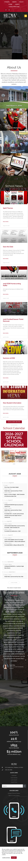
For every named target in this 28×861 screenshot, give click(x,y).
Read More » (6, 221)
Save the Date (8, 247)
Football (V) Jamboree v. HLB (12, 531)
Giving (14, 150)
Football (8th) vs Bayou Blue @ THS (14, 545)
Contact (17, 4)
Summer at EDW (9, 358)
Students (6, 1)
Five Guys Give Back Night (11, 487)
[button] (25, 16)
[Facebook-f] (6, 10)
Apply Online (14, 172)
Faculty (21, 1)
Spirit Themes (8, 208)
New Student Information (12, 403)
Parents (14, 1)
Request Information (14, 128)
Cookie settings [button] (6, 857)
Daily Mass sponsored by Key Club (13, 576)
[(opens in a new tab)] (14, 308)
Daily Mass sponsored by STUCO (13, 490)
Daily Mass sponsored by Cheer (13, 510)
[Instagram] (9, 10)
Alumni (10, 4)
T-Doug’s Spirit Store (14, 6)
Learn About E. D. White (14, 105)
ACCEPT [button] (14, 857)
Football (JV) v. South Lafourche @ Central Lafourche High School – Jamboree (13, 515)
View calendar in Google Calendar (14, 587)
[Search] (24, 786)
